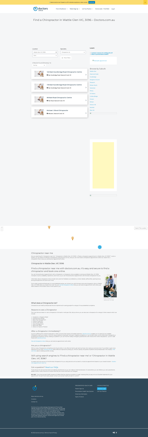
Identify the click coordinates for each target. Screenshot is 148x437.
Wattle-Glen (93, 71)
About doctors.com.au (37, 396)
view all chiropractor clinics (66, 285)
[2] (98, 245)
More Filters (67, 58)
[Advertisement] (74, 35)
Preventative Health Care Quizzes (84, 391)
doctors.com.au (87, 333)
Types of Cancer (79, 396)
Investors (33, 399)
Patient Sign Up (74, 9)
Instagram (114, 433)
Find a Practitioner (61, 9)
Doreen (92, 99)
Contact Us (34, 401)
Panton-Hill (93, 104)
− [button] (2, 230)
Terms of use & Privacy (51, 432)
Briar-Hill (92, 110)
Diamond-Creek (94, 74)
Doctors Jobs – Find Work (102, 9)
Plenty (91, 91)
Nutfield (92, 107)
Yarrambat (92, 88)
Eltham (92, 102)
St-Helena (92, 93)
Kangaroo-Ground (94, 79)
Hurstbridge (93, 77)
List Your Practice (86, 9)
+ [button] (2, 228)
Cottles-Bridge (94, 96)
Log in (113, 9)
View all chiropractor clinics (38, 341)
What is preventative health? (100, 54)
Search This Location (140, 228)
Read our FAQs (51, 367)
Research (92, 82)
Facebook (116, 433)
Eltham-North (93, 85)
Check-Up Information (81, 394)
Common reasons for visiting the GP (102, 53)
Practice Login (102, 388)
